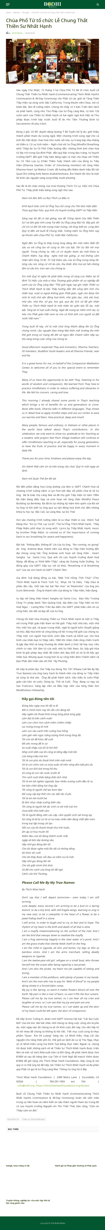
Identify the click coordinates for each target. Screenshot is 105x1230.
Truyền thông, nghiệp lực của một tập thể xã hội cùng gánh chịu (28, 1201)
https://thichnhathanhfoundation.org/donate (62, 1085)
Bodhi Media (17, 33)
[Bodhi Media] (52, 4)
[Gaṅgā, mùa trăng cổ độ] (28, 1149)
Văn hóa (16, 12)
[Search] (97, 4)
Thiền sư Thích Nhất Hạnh (33, 1119)
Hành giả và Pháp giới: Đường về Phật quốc (76, 1165)
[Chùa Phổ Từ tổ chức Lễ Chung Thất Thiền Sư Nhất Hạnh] (52, 61)
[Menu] (8, 4)
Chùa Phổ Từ (13, 1119)
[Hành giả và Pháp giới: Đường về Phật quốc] (77, 1149)
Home (8, 12)
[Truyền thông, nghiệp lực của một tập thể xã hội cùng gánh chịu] (28, 1184)
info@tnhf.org (26, 1085)
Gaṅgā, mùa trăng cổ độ (18, 1165)
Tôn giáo (25, 12)
